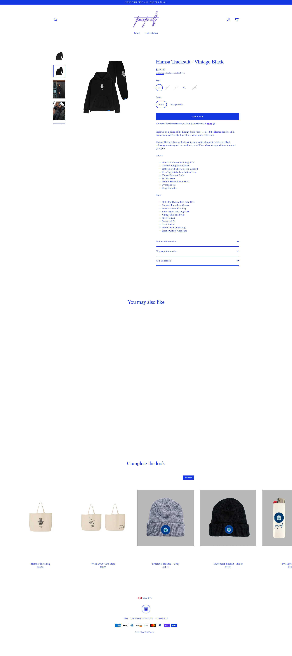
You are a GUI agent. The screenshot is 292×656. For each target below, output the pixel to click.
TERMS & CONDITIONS (142, 618)
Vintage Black (176, 104)
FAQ (126, 618)
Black (161, 104)
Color (159, 97)
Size (158, 80)
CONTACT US (162, 618)
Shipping (160, 73)
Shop (137, 32)
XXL (194, 88)
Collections (151, 32)
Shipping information (166, 251)
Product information (166, 241)
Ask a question (163, 261)
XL (184, 88)
